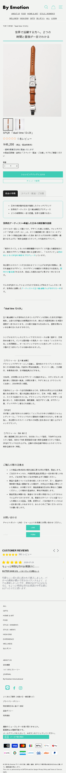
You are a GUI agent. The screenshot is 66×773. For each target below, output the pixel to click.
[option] (32, 80)
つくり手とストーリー (11, 669)
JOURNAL (7, 674)
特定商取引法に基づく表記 (13, 706)
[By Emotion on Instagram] (20, 688)
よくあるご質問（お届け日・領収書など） (19, 697)
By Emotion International (13, 679)
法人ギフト (40, 18)
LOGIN (54, 18)
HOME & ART (32, 13)
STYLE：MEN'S (9, 629)
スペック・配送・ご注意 (32, 193)
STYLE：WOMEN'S (47, 13)
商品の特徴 (10, 193)
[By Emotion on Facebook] (14, 688)
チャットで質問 (33, 181)
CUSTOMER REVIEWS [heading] (15, 550)
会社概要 (6, 665)
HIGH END (24, 18)
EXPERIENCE (8, 639)
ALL (48, 18)
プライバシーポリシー (11, 701)
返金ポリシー (8, 711)
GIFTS (32, 18)
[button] (54, 550)
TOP (4, 26)
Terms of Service (56, 769)
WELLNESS (13, 18)
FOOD (23, 13)
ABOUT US (15, 13)
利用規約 (6, 715)
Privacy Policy (43, 769)
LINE (33, 527)
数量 (4, 162)
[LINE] (7, 688)
